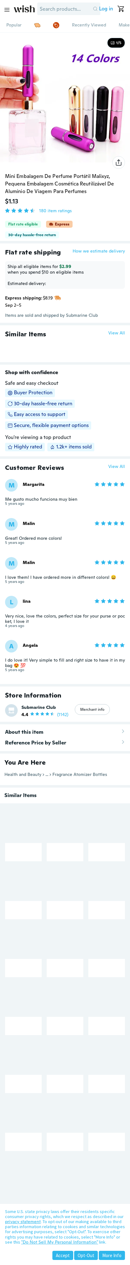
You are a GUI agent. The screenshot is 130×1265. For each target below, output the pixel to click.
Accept (63, 1255)
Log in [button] (106, 8)
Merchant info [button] (92, 709)
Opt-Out (86, 1255)
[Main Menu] (7, 9)
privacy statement (23, 1221)
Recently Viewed (89, 24)
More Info (111, 1255)
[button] (95, 9)
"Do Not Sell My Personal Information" (59, 1242)
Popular (13, 24)
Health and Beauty (22, 774)
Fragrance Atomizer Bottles (79, 774)
